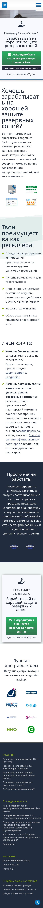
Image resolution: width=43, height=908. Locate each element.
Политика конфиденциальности (19, 889)
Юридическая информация (17, 885)
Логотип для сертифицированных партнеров (23, 439)
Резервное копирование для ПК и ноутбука (20, 760)
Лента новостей (11, 864)
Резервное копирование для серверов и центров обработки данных (19, 775)
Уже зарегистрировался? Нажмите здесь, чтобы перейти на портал (21, 68)
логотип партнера (28, 431)
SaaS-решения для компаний (18, 789)
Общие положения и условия (18, 893)
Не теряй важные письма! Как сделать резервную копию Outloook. (22, 817)
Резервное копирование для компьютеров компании (18, 767)
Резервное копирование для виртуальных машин (18, 783)
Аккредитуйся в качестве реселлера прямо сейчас (21, 58)
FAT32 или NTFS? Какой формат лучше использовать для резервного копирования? (22, 837)
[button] (38, 5)
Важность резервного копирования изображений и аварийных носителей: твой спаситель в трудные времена (21, 826)
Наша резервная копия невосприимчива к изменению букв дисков (21, 808)
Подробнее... (9, 844)
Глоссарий (8, 868)
